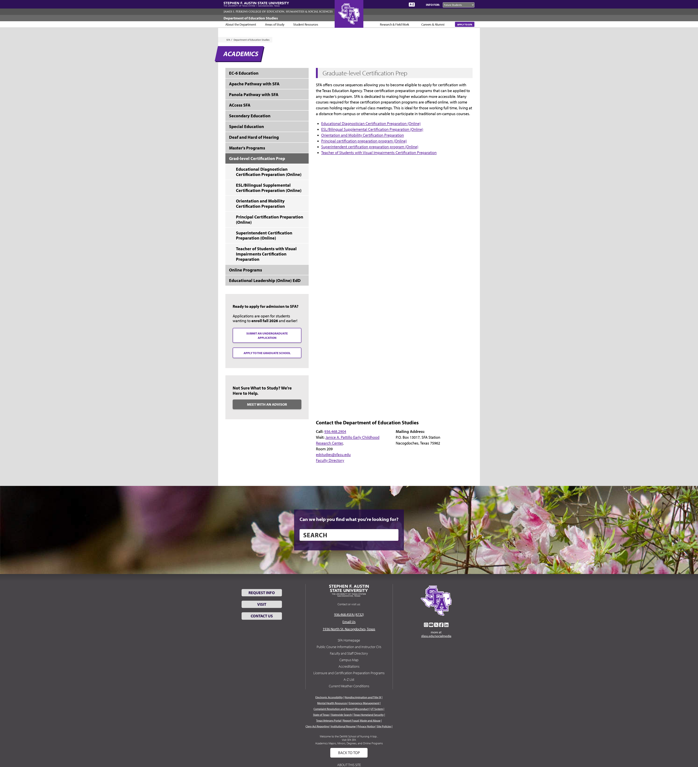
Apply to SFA (464, 24)
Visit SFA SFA (349, 740)
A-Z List (349, 679)
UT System (376, 709)
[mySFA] (401, 4)
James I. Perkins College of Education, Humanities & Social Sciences (278, 12)
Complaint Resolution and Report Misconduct (341, 709)
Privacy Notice (366, 726)
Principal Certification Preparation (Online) (269, 219)
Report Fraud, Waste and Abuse (361, 720)
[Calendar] (392, 4)
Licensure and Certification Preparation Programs (348, 673)
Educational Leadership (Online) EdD (265, 280)
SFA (228, 39)
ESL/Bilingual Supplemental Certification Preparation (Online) (372, 129)
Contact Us (262, 615)
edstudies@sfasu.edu (333, 454)
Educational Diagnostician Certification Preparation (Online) (371, 123)
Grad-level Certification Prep (257, 158)
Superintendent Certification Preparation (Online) (264, 235)
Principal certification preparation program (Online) (364, 140)
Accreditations (348, 666)
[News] (385, 4)
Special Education (246, 126)
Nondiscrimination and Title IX (363, 697)
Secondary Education (249, 115)
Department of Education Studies (251, 18)
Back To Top (349, 752)
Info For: (433, 5)
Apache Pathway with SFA (254, 83)
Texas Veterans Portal (328, 720)
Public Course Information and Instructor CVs (349, 646)
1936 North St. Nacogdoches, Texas (349, 629)
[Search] (419, 4)
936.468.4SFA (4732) (349, 614)
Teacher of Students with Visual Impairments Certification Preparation (379, 152)
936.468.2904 (335, 431)
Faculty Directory (330, 460)
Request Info (261, 592)
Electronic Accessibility (329, 697)
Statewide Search (341, 715)
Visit (261, 604)
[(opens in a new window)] (426, 625)
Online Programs (245, 270)
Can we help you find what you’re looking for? (349, 519)
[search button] (393, 535)
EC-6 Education (243, 73)
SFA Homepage (349, 640)
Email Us (349, 621)
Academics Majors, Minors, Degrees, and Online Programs (349, 743)
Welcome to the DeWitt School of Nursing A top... (349, 736)
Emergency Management (364, 703)
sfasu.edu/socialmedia (436, 636)
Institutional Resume (343, 726)
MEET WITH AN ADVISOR (267, 404)
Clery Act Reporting (317, 726)
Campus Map (348, 660)
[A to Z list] (412, 4)
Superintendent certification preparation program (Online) (369, 146)
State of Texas (321, 715)
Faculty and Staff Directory (349, 653)
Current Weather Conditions (349, 686)
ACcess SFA (239, 105)
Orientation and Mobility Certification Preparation (362, 135)
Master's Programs (247, 148)
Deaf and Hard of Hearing (254, 137)
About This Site (349, 764)
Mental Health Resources (332, 703)
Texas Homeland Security (369, 715)
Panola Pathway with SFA (253, 94)
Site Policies (384, 726)
